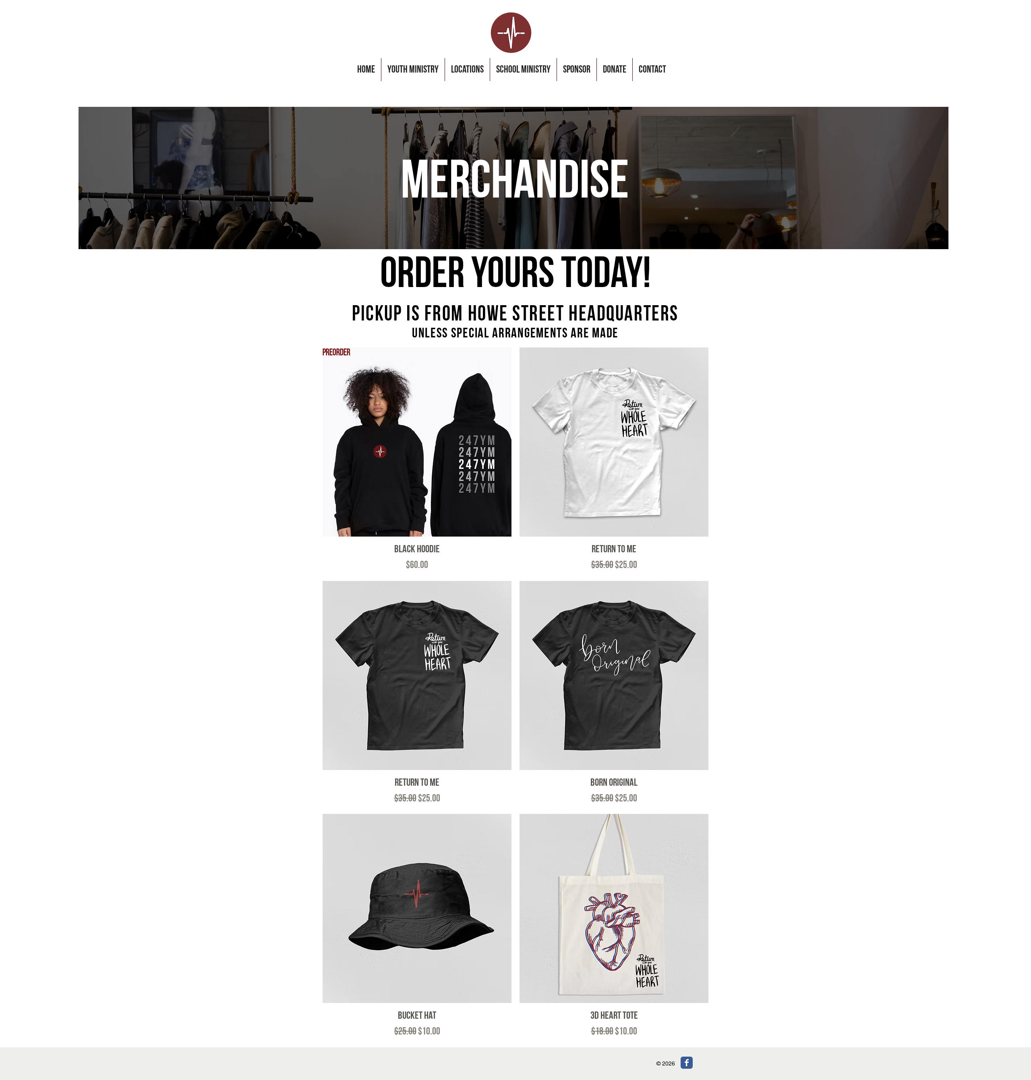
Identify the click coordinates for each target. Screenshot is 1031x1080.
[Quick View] (614, 442)
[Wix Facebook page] (687, 1063)
